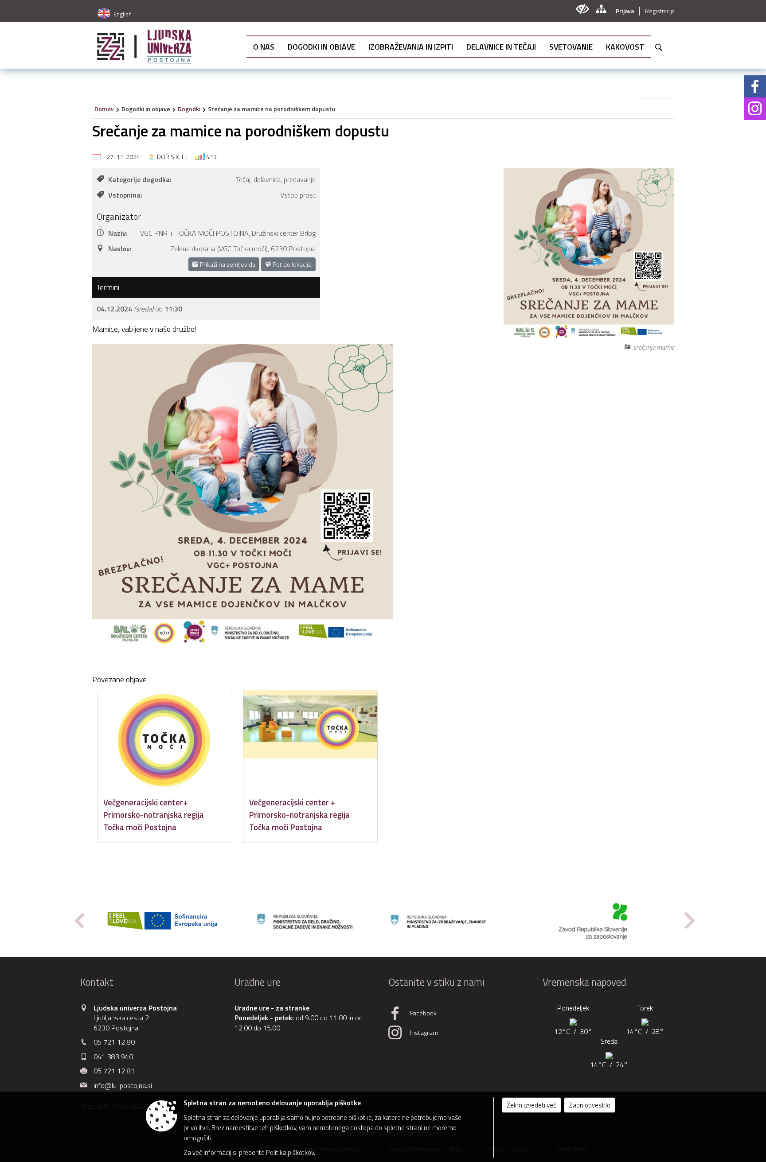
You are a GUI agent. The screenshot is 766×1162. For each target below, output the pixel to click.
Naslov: (120, 248)
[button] (78, 920)
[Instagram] (755, 108)
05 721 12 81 (114, 1071)
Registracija (660, 11)
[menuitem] (263, 46)
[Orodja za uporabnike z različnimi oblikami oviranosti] (582, 9)
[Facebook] (755, 86)
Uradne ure (257, 982)
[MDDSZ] (306, 921)
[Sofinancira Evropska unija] (162, 921)
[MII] (449, 921)
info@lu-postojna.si (123, 1085)
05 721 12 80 (114, 1042)
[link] (643, 98)
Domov (104, 108)
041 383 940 (113, 1056)
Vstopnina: (125, 195)
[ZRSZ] (593, 921)
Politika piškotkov (290, 1152)
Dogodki (189, 108)
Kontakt (96, 982)
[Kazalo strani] (601, 9)
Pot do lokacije (291, 264)
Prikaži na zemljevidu (227, 264)
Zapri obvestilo (589, 1105)
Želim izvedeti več (531, 1105)
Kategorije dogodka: (140, 179)
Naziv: (118, 233)
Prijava (625, 11)
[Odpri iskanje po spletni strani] (658, 47)
